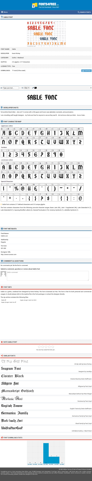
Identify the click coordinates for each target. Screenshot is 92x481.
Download (87, 70)
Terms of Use (71, 469)
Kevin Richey (16, 53)
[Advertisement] (46, 79)
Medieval (21, 58)
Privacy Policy (81, 469)
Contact (89, 469)
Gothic (14, 58)
